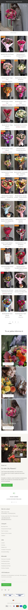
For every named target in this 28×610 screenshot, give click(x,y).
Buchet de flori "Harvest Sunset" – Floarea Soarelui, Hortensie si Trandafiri (20, 196)
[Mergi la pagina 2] (18, 322)
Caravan (19, 603)
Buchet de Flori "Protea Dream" (7, 173)
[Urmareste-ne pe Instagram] (5, 590)
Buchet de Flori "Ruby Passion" (7, 125)
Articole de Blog (5, 551)
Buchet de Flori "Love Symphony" (21, 243)
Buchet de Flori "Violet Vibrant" (7, 149)
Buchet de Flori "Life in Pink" (20, 102)
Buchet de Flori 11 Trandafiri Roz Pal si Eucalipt (21, 149)
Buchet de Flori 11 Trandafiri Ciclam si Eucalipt (20, 55)
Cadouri (3, 535)
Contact (3, 545)
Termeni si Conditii (5, 559)
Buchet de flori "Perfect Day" (7, 102)
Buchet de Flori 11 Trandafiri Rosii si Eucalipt (21, 267)
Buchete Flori (4, 526)
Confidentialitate (5, 561)
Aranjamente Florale (6, 528)
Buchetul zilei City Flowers (7, 54)
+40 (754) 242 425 (5, 517)
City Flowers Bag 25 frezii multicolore (7, 267)
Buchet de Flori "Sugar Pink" (7, 78)
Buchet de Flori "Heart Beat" (20, 314)
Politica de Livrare (5, 563)
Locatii (2, 542)
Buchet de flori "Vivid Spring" (7, 314)
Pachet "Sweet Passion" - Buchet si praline (7, 243)
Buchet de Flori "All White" (20, 125)
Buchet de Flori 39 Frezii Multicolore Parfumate (7, 291)
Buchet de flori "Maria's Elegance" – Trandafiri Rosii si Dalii (7, 196)
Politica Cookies (5, 568)
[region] (14, 496)
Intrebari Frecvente (6, 549)
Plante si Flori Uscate (6, 533)
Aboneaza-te (6, 584)
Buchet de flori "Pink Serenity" (21, 220)
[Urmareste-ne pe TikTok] (8, 590)
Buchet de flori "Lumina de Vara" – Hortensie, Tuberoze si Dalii (20, 173)
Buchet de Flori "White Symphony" (20, 78)
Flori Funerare (4, 531)
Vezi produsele (8, 363)
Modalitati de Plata (5, 565)
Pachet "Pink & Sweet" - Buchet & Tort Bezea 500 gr (21, 291)
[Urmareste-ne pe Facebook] (2, 590)
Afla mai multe (7, 485)
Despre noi (4, 547)
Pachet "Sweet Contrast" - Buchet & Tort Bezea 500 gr (7, 220)
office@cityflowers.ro (6, 519)
